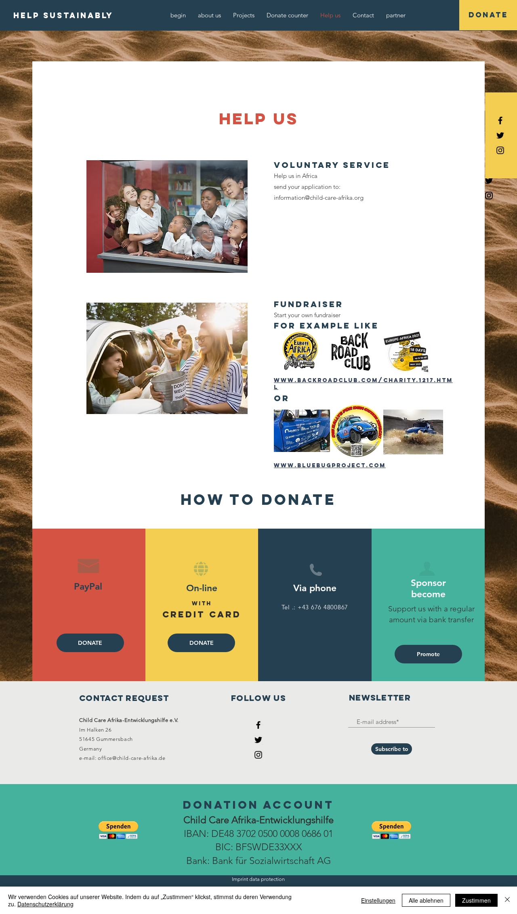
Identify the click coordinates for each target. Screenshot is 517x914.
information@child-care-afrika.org (319, 197)
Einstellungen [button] (378, 900)
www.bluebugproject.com (330, 465)
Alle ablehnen (426, 900)
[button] (118, 830)
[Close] (507, 900)
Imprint (240, 879)
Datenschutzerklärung (45, 904)
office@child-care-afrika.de (132, 758)
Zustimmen (476, 900)
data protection (267, 879)
